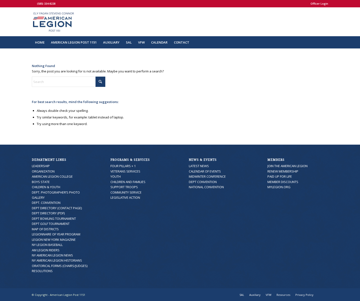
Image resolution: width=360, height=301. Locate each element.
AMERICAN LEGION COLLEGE (52, 176)
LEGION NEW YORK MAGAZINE (54, 239)
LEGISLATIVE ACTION (125, 197)
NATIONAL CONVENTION (206, 187)
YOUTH (115, 176)
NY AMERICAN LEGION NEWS (52, 255)
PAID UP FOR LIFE (279, 176)
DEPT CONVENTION (203, 182)
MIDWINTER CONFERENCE (207, 176)
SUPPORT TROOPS (124, 187)
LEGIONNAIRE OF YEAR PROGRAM (56, 234)
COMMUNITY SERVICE (126, 192)
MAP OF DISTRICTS (45, 229)
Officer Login (319, 3)
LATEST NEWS (199, 166)
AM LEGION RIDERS (46, 250)
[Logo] (68, 21)
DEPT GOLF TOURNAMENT (51, 223)
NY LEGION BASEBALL (47, 245)
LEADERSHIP (41, 166)
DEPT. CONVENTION (46, 202)
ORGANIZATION (43, 171)
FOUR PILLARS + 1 (123, 166)
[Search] (325, 42)
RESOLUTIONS (42, 271)
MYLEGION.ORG (278, 187)
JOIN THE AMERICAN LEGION (287, 166)
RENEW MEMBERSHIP (282, 171)
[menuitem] (318, 3)
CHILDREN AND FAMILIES (127, 182)
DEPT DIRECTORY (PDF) (48, 213)
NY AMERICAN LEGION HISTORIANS (57, 260)
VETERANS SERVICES (125, 171)
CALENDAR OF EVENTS (205, 171)
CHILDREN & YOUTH (46, 187)
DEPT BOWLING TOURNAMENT (54, 218)
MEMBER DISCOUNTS (282, 182)
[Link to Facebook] (33, 3)
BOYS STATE (41, 182)
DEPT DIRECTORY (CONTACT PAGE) (57, 208)
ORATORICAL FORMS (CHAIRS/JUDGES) (59, 266)
